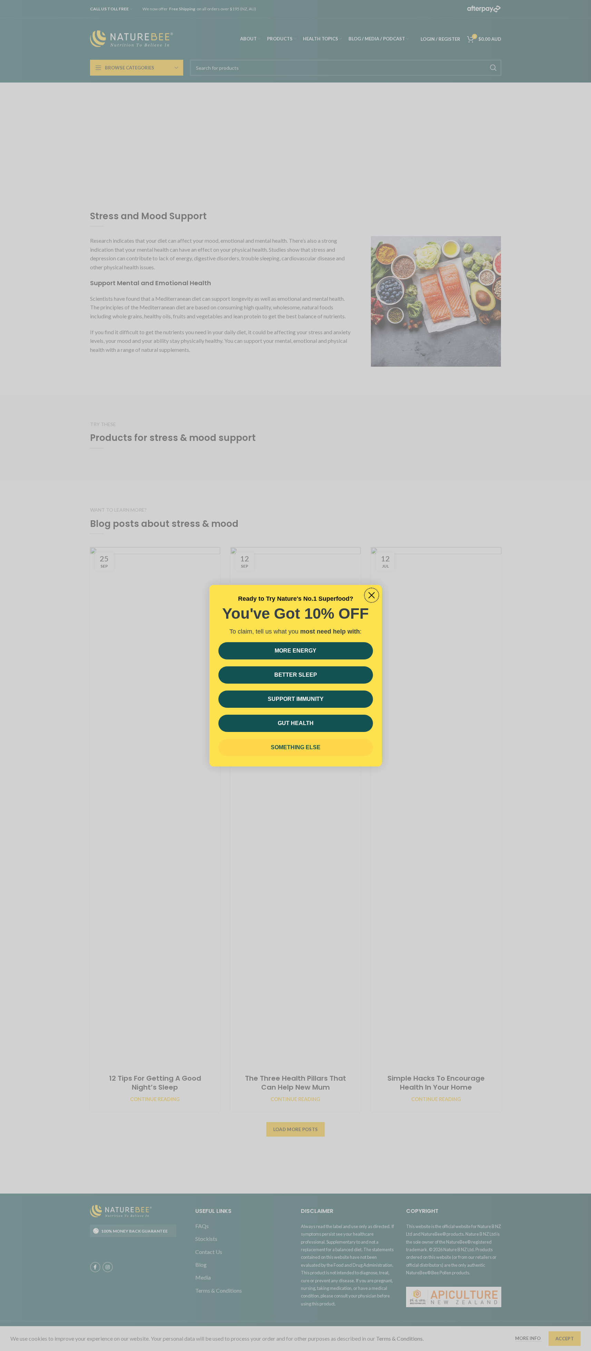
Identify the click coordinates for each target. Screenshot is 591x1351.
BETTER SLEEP (295, 675)
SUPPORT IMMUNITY (296, 699)
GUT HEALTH (296, 723)
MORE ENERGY (295, 651)
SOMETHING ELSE (296, 747)
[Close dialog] (371, 595)
